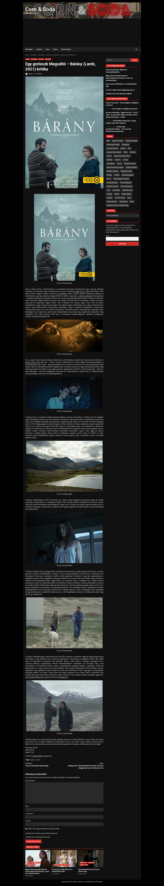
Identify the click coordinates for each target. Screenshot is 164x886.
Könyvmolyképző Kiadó (115, 167)
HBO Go (133, 152)
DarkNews (89, 882)
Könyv (55, 49)
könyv (119, 163)
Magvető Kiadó (126, 171)
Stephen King (127, 190)
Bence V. (31, 74)
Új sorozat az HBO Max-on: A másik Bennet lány (64, 858)
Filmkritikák (34, 59)
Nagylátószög (31, 864)
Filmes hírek (30, 862)
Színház (38, 49)
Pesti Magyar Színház (121, 179)
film (129, 148)
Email (107, 235)
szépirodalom (126, 194)
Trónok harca (120, 198)
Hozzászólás (30, 781)
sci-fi (108, 190)
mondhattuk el (63, 677)
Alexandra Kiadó (131, 141)
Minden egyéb (65, 49)
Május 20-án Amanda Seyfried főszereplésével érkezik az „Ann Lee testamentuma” (37, 858)
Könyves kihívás (130, 163)
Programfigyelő (125, 182)
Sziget (117, 194)
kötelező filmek (131, 167)
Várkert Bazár (112, 201)
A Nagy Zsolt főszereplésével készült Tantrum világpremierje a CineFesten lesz (85, 765)
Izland (38, 760)
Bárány (32, 760)
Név (27, 806)
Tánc (129, 198)
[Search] (136, 49)
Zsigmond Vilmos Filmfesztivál (117, 205)
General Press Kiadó (114, 152)
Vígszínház (123, 201)
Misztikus (41, 59)
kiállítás (109, 160)
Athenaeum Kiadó (113, 145)
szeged (109, 194)
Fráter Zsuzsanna (112, 103)
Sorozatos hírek (65, 864)
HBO (125, 152)
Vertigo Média (37, 756)
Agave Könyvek (117, 141)
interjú (109, 156)
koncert (117, 160)
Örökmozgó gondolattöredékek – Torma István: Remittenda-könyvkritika (118, 129)
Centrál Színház (112, 148)
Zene (47, 49)
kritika (125, 160)
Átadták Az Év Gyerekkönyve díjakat (119, 94)
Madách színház (112, 171)
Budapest (125, 145)
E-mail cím (29, 813)
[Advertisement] (82, 32)
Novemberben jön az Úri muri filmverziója (90, 858)
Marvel (109, 175)
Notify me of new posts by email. (38, 837)
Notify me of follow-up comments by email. (42, 833)
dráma (123, 148)
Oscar (109, 179)
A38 (108, 141)
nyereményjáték (127, 175)
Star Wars (116, 190)
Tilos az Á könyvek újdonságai (36, 764)
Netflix (116, 175)
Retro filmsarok (126, 186)
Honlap (28, 821)
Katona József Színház (122, 156)
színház (109, 198)
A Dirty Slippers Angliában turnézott (124, 109)
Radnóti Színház (112, 186)
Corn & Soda (40, 9)
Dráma (28, 59)
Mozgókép (28, 49)
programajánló (112, 182)
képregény (110, 163)
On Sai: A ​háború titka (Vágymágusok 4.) (120, 90)
